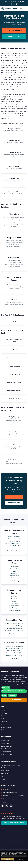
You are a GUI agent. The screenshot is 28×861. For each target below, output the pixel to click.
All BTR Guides (5, 770)
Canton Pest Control (14, 548)
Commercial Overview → (14, 610)
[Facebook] (11, 4)
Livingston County (6, 752)
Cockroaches (14, 257)
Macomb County (5, 749)
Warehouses (14, 603)
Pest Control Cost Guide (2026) (14, 648)
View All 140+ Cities (6, 754)
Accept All (7, 859)
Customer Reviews (6, 719)
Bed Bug (14, 571)
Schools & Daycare (14, 608)
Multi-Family (14, 599)
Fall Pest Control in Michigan (14, 628)
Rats (17, 214)
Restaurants (14, 596)
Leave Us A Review (15, 699)
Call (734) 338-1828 (14, 30)
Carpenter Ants (14, 238)
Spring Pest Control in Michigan (14, 623)
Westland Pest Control (14, 546)
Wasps (10, 277)
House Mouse (14, 566)
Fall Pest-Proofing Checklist (14, 653)
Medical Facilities (14, 605)
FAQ (2, 724)
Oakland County (5, 743)
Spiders (14, 300)
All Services (4, 713)
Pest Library (4, 773)
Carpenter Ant (14, 569)
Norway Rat (14, 578)
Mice (11, 214)
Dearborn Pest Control (14, 541)
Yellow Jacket (14, 573)
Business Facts (5, 730)
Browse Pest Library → (14, 581)
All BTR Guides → (14, 658)
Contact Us (4, 721)
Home (3, 710)
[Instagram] (16, 4)
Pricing (3, 779)
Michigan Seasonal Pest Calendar (14, 646)
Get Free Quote (14, 36)
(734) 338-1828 (20, 1)
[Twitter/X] (14, 4)
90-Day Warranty (6, 727)
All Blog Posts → (14, 633)
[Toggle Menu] (20, 8)
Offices (14, 601)
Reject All (21, 859)
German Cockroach (14, 575)
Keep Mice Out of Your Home (14, 650)
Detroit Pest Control (14, 539)
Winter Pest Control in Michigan (14, 630)
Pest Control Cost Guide (8, 768)
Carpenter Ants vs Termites (14, 655)
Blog (2, 776)
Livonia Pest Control (14, 536)
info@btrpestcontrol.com (10, 793)
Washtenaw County (6, 746)
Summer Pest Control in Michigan (14, 626)
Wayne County (5, 740)
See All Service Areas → (14, 551)
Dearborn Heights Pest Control (14, 543)
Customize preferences (14, 855)
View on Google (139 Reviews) (14, 822)
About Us (3, 716)
